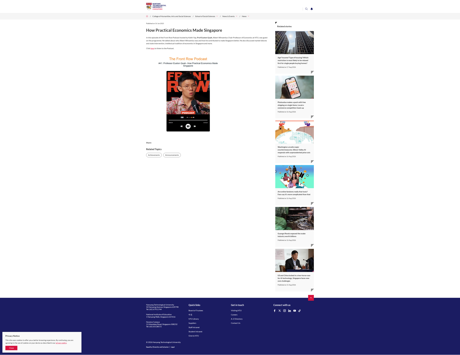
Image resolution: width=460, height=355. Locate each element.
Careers (234, 314)
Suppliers (192, 323)
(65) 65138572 (155, 326)
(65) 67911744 (155, 309)
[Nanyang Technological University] (220, 6)
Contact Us (235, 323)
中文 (190, 314)
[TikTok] (299, 310)
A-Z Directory (236, 319)
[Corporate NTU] (147, 16)
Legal (173, 347)
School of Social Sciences (205, 16)
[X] (279, 310)
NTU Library (194, 319)
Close (11, 348)
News (244, 16)
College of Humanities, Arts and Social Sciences (171, 16)
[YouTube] (294, 310)
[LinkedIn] (289, 310)
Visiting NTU (236, 310)
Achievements (154, 155)
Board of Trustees (196, 310)
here (152, 48)
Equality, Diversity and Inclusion (157, 347)
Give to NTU (194, 336)
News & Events (228, 16)
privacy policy (61, 343)
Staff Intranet (194, 327)
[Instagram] (284, 310)
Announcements (172, 155)
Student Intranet (195, 331)
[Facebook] (274, 310)
